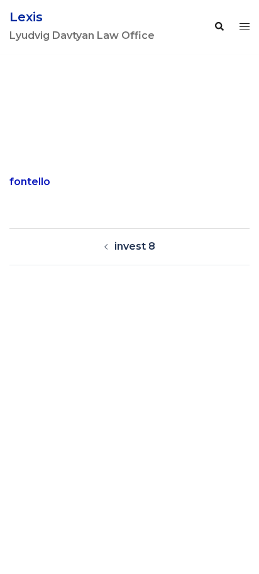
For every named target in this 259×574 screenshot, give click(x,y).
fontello (29, 182)
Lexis (26, 16)
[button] (219, 27)
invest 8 (134, 246)
